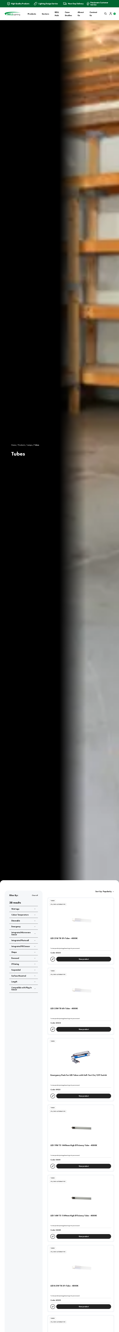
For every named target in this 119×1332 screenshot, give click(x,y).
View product (84, 959)
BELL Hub (57, 14)
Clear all (35, 895)
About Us (81, 14)
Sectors (45, 13)
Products (32, 13)
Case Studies (68, 14)
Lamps (29, 445)
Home (13, 445)
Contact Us (93, 14)
